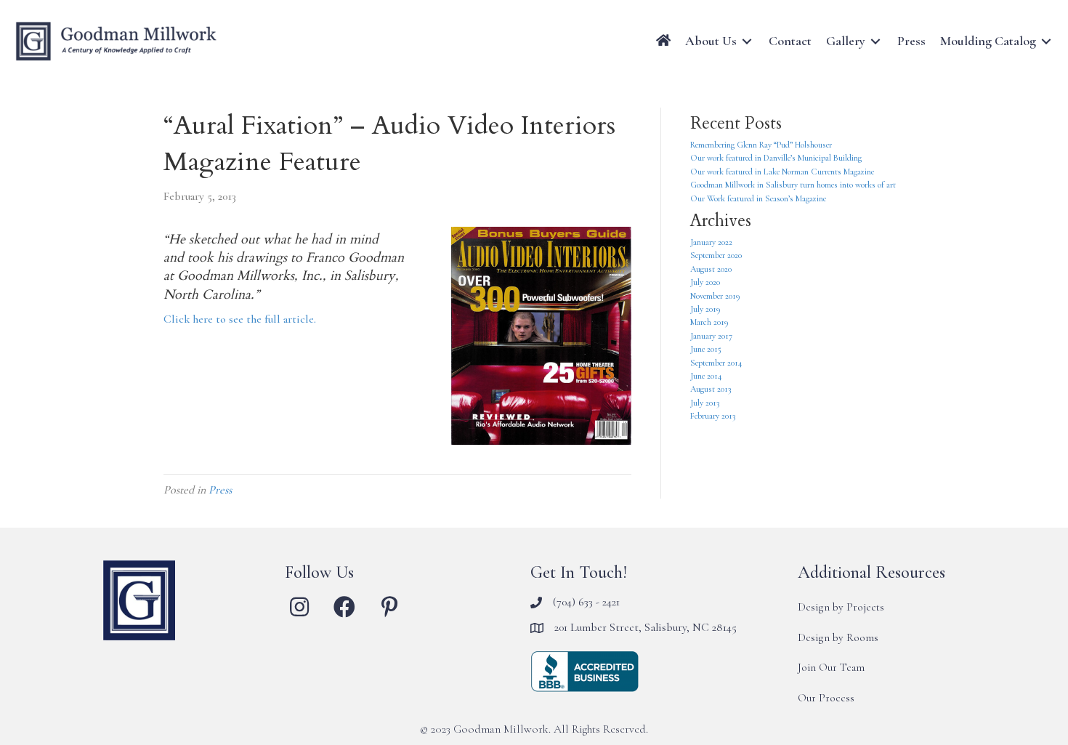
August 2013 (710, 389)
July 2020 (705, 282)
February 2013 (712, 416)
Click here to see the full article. (239, 319)
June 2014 (705, 376)
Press (220, 490)
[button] (299, 607)
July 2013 (704, 403)
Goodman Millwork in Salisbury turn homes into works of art (793, 185)
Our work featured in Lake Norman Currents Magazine (782, 171)
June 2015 (705, 349)
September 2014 (716, 363)
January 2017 (711, 336)
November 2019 (715, 296)
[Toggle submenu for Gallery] (875, 41)
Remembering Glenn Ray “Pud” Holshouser (761, 145)
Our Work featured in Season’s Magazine (758, 198)
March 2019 (709, 322)
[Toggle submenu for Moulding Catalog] (1046, 41)
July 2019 (705, 309)
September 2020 (716, 255)
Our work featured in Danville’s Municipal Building (776, 158)
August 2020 (711, 269)
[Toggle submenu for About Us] (747, 41)
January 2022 (711, 242)
